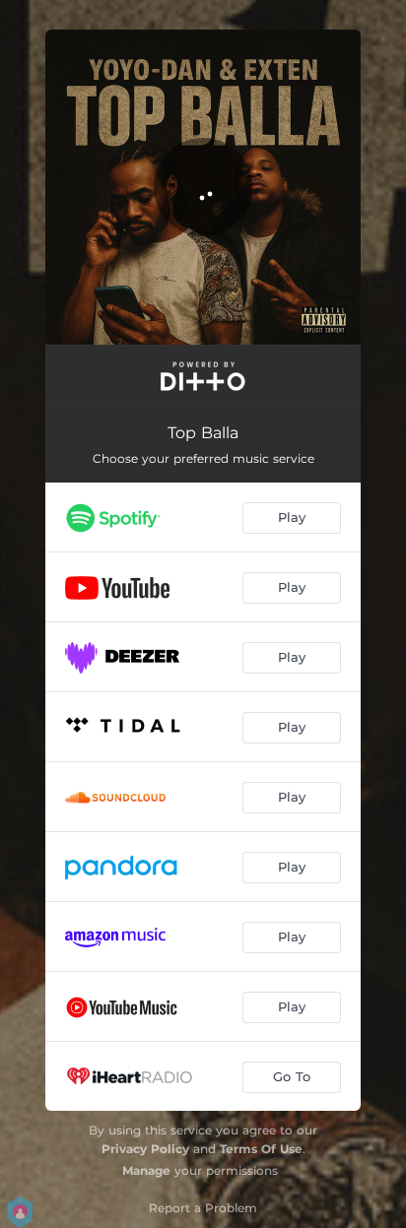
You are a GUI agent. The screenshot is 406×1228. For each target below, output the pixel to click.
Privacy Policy (145, 1148)
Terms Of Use (261, 1148)
